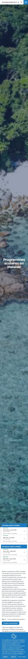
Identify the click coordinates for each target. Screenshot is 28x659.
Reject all (13, 656)
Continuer (5, 656)
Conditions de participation (11, 623)
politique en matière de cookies (10, 648)
